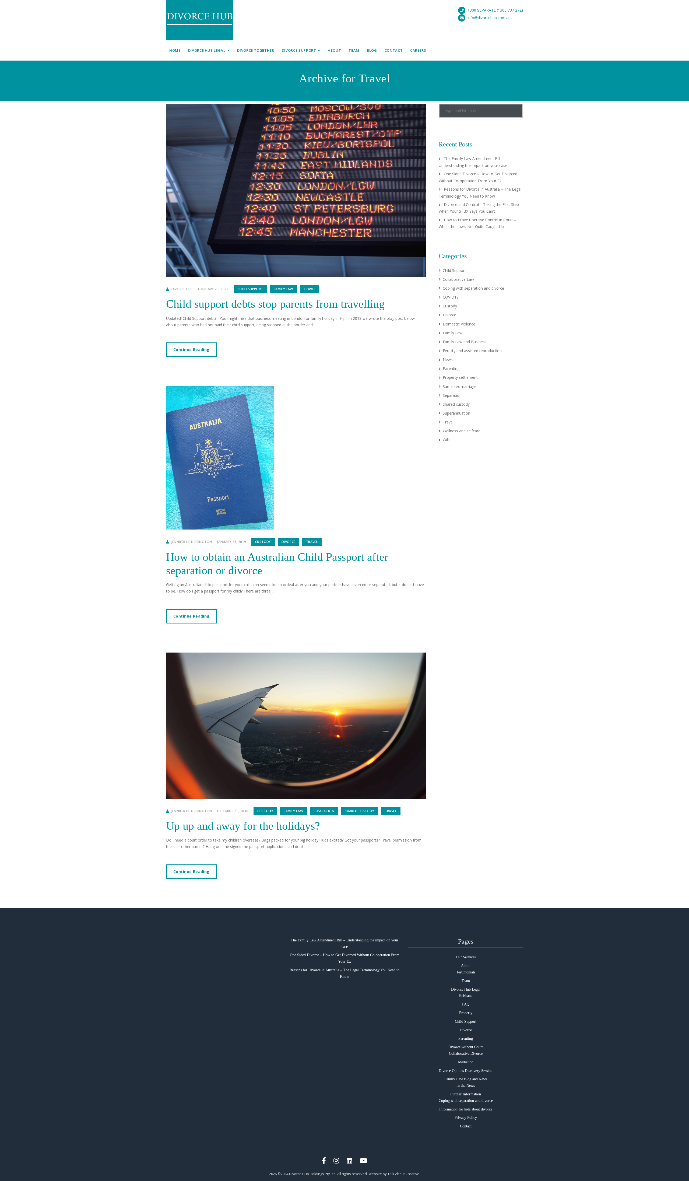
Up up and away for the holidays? (243, 826)
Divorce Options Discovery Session (466, 1071)
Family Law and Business (465, 341)
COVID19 (451, 297)
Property (465, 1013)
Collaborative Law (458, 279)
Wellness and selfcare (461, 430)
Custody (263, 541)
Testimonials (465, 972)
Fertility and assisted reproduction (472, 350)
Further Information (465, 1094)
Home (175, 50)
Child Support (250, 289)
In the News (465, 1086)
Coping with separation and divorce (473, 288)
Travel (309, 289)
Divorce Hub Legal (207, 50)
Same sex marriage (459, 386)
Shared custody (359, 811)
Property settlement (460, 377)
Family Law (283, 289)
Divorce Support (299, 50)
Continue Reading (191, 349)
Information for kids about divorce (465, 1109)
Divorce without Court (465, 1047)
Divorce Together (255, 50)
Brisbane (465, 996)
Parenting (451, 368)
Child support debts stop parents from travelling (275, 304)
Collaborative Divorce (466, 1054)
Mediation (465, 1062)
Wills (447, 439)
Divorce (289, 541)
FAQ (465, 1004)
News (448, 359)
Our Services (466, 957)
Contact (394, 50)
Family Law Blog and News (465, 1079)
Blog (372, 50)
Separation (324, 811)
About (334, 50)
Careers (418, 50)
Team (354, 50)
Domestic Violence (459, 324)
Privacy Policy (466, 1118)
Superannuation (456, 413)
